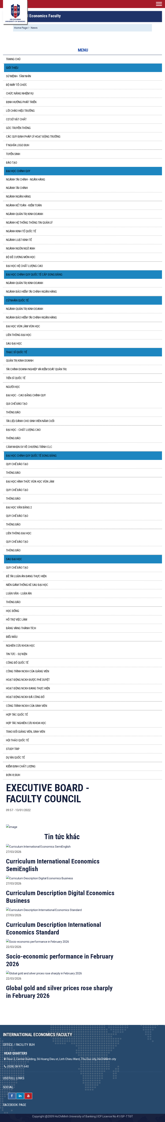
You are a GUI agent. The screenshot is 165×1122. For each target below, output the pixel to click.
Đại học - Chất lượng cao (23, 430)
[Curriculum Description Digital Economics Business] (39, 878)
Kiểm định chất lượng (20, 766)
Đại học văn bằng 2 (19, 507)
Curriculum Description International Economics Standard (53, 928)
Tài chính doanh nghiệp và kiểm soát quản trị (36, 369)
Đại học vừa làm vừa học (23, 326)
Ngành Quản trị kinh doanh (24, 214)
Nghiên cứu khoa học (20, 645)
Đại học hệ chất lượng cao (24, 266)
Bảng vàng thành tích (21, 628)
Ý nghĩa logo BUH (17, 145)
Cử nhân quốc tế (17, 300)
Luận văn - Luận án (19, 593)
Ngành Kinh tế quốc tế (21, 231)
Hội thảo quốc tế (17, 740)
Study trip (13, 749)
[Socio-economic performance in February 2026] (37, 941)
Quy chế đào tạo (17, 464)
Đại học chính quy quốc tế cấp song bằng (34, 274)
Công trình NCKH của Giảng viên (27, 671)
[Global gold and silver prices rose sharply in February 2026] (44, 973)
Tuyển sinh (13, 154)
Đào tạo (11, 162)
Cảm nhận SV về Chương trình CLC (29, 447)
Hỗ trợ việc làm (16, 619)
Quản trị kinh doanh (19, 360)
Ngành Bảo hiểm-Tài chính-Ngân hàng (31, 291)
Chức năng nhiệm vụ (19, 93)
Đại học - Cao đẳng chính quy (26, 395)
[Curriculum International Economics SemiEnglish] (38, 846)
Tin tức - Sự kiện (16, 654)
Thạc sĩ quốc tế (16, 352)
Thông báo (13, 412)
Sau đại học (14, 343)
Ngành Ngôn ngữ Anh (20, 248)
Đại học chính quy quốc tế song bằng (31, 456)
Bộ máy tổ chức (16, 85)
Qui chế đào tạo (16, 404)
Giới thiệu (12, 68)
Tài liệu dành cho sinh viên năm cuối (30, 421)
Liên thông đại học (18, 335)
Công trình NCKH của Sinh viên (26, 706)
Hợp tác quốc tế (17, 714)
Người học (13, 387)
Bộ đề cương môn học (20, 257)
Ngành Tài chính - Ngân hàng (25, 179)
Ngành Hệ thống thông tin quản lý (29, 222)
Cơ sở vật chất (16, 119)
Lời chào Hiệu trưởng (20, 111)
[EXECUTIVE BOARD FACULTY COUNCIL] (11, 826)
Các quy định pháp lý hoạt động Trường (33, 136)
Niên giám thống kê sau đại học (27, 585)
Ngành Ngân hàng (18, 196)
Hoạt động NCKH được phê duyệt (28, 680)
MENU (83, 50)
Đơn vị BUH (13, 775)
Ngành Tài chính (17, 188)
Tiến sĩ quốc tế (15, 378)
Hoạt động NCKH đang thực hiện (28, 688)
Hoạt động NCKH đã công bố (25, 697)
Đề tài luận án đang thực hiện (26, 576)
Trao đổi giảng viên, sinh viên (25, 731)
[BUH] (15, 12)
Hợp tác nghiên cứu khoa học (26, 723)
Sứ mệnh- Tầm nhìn (18, 76)
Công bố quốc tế (17, 662)
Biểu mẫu (12, 637)
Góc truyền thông (18, 128)
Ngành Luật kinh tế (19, 240)
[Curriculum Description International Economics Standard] (44, 909)
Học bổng (12, 611)
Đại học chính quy (18, 171)
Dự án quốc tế (15, 757)
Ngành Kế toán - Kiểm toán (24, 205)
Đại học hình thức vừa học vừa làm (30, 481)
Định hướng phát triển (21, 102)
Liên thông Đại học (18, 533)
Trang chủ (13, 59)
